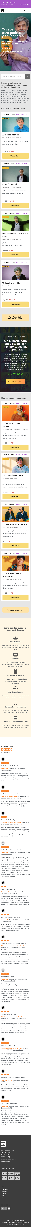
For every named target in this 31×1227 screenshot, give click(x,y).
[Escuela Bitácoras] (2, 10)
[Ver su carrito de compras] (24, 10)
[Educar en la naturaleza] (15, 465)
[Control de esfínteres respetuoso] (15, 563)
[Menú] (28, 10)
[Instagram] (2, 1208)
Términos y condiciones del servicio (12, 1222)
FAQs (3, 1196)
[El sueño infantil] (15, 174)
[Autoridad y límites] (15, 124)
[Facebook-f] (5, 1208)
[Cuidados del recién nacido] (15, 514)
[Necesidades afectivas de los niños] (15, 223)
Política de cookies (19, 1224)
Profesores (5, 1191)
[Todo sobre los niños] (15, 272)
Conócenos (5, 1189)
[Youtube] (9, 1208)
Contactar (4, 1198)
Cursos (4, 1193)
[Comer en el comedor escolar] (15, 413)
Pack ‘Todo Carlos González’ (9, 796)
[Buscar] (27, 76)
